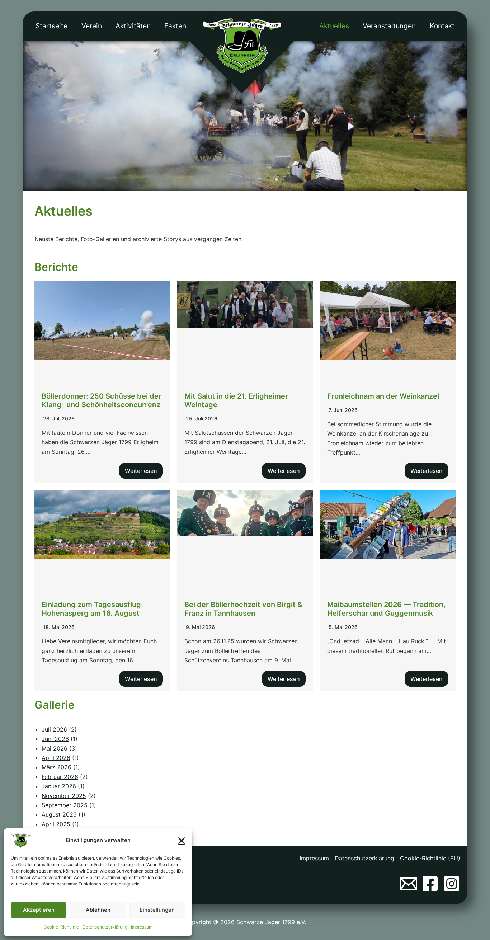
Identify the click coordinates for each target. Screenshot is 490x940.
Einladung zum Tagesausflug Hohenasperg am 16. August (91, 608)
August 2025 (59, 814)
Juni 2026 (55, 738)
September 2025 (65, 805)
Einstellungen (157, 909)
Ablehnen (98, 909)
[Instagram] (451, 883)
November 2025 (64, 795)
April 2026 (56, 757)
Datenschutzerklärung (105, 927)
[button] (181, 840)
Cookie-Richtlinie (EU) (430, 858)
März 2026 (56, 767)
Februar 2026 (60, 776)
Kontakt (442, 26)
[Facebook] (430, 883)
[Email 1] (408, 883)
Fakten (175, 26)
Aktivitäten (133, 26)
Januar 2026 (59, 786)
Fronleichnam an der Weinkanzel (383, 396)
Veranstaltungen (389, 26)
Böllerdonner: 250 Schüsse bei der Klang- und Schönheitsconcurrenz (101, 400)
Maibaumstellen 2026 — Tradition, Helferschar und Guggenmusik (386, 608)
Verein (91, 26)
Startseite (51, 26)
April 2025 (56, 824)
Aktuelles (334, 26)
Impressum (141, 927)
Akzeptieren (39, 909)
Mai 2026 (54, 748)
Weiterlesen (141, 470)
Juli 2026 (54, 729)
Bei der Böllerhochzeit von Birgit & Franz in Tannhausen (243, 608)
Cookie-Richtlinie (61, 927)
